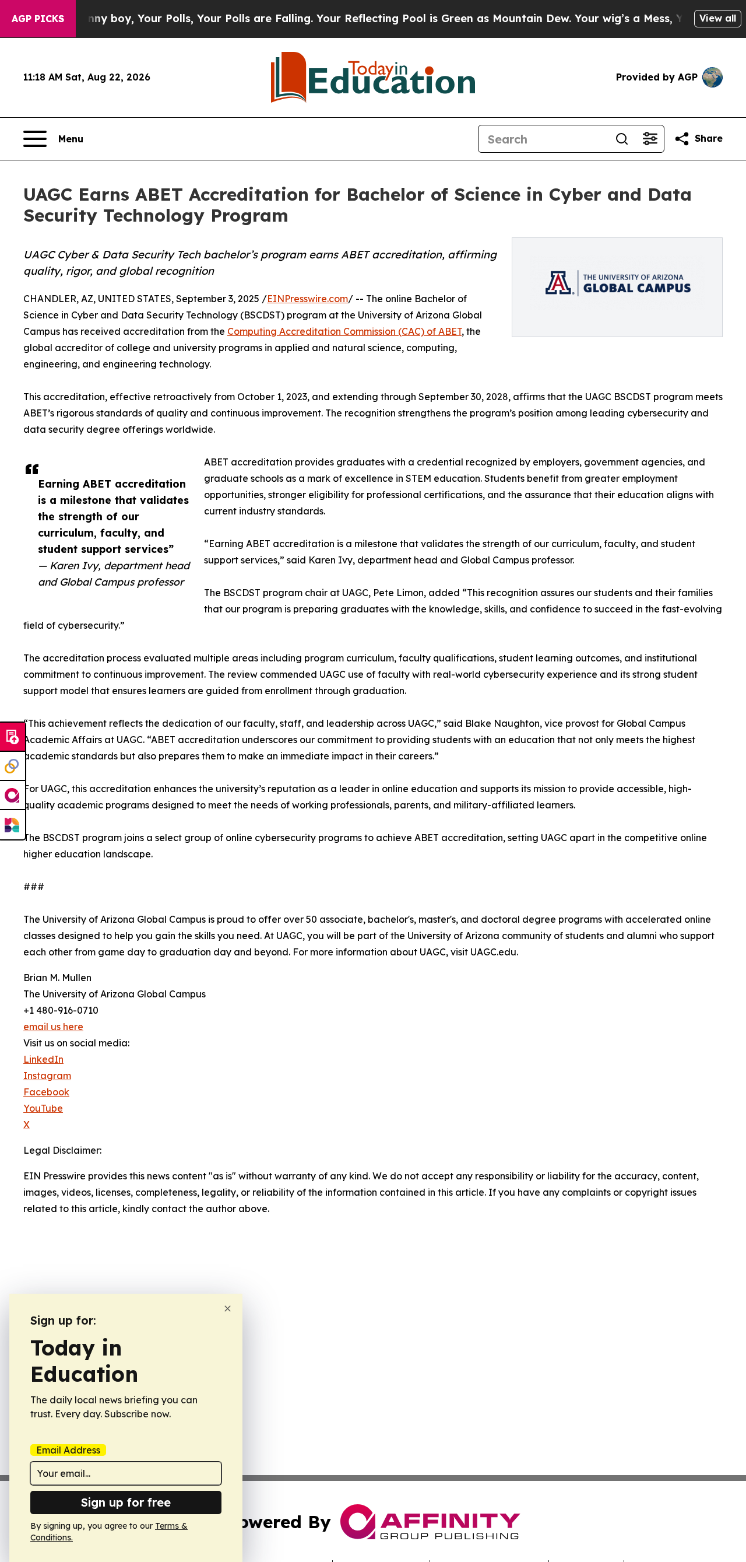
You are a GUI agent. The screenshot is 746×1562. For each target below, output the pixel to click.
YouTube (43, 1108)
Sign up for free (126, 1502)
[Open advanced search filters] (650, 138)
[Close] (227, 1308)
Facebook (46, 1092)
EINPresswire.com (307, 298)
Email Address (68, 1450)
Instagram (47, 1075)
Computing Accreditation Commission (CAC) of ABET (344, 331)
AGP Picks (38, 18)
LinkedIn (43, 1059)
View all (717, 18)
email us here (53, 1026)
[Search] (622, 138)
